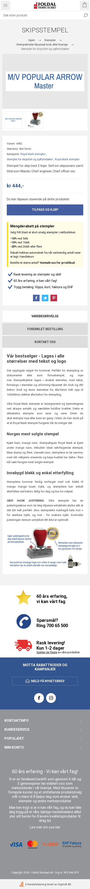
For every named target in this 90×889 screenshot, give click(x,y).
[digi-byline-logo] (22, 884)
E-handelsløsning (35, 884)
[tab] (45, 316)
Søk (85, 15)
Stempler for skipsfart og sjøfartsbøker (30, 159)
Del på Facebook (36, 298)
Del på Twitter (45, 298)
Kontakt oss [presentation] (45, 342)
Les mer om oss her (44, 827)
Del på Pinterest (53, 298)
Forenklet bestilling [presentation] (45, 329)
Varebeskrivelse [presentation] (45, 316)
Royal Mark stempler (33, 154)
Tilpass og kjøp (45, 209)
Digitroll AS (64, 884)
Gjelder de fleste (46, 652)
